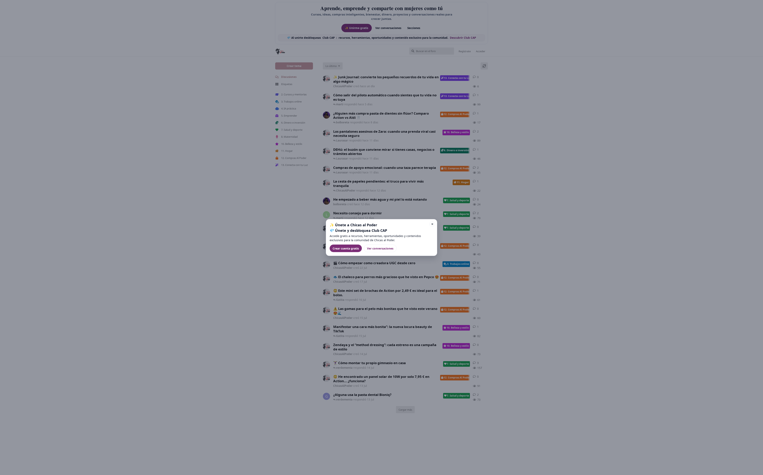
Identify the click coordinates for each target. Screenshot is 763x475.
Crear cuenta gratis (346, 248)
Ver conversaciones (380, 248)
